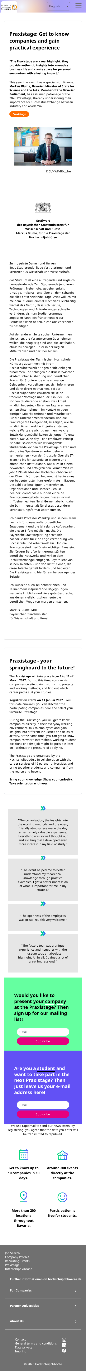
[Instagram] (64, 1341)
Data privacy (23, 1347)
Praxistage (19, 114)
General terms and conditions (36, 1343)
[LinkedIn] (64, 1346)
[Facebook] (64, 1352)
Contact (20, 1339)
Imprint (20, 1351)
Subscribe (43, 1041)
